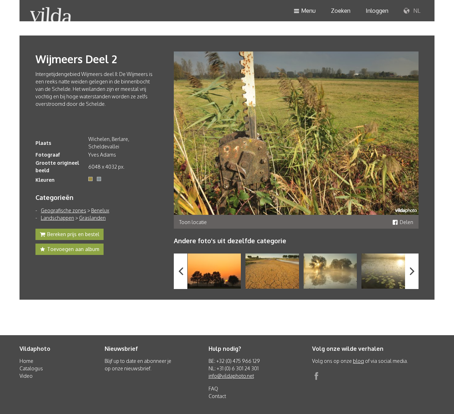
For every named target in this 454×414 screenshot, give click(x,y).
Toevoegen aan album (73, 249)
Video (26, 376)
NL (416, 10)
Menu (308, 10)
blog (358, 361)
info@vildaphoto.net (231, 376)
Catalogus (31, 368)
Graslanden (92, 218)
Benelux (100, 210)
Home (26, 361)
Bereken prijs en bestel (73, 234)
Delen (406, 222)
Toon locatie (193, 222)
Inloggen (377, 10)
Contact (217, 396)
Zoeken (340, 10)
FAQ (213, 389)
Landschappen (57, 218)
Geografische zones (63, 210)
